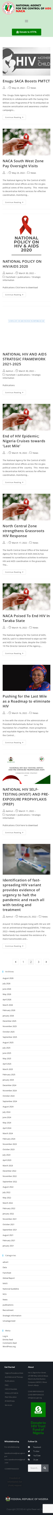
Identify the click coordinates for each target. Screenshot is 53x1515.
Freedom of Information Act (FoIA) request (15, 1482)
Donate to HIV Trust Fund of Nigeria (38, 1428)
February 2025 (9, 1074)
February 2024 (9, 1138)
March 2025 (8, 1069)
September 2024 (10, 1101)
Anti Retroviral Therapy (14, 1377)
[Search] (45, 1468)
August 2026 (8, 978)
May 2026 (7, 994)
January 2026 (8, 1015)
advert (5, 1262)
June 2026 (7, 989)
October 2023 (8, 1149)
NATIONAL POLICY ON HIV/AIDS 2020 (22, 264)
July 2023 (6, 1154)
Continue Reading (15, 116)
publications (24, 277)
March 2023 (8, 1165)
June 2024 (7, 1117)
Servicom (8, 1405)
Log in (5, 1336)
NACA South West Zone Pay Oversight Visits (23, 163)
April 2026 (7, 999)
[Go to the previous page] (16, 962)
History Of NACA (11, 1393)
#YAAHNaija (10, 1401)
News (33, 87)
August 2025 (8, 1042)
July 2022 (6, 1192)
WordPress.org (9, 1346)
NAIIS (5, 1283)
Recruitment (8, 1310)
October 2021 (8, 1224)
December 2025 (9, 1021)
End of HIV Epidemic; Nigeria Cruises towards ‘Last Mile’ (24, 441)
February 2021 (9, 1240)
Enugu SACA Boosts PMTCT (26, 81)
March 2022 (8, 1203)
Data (5, 1267)
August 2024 (8, 1106)
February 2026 (9, 1010)
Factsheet (10, 277)
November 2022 (10, 1176)
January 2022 (8, 1213)
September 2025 (10, 1037)
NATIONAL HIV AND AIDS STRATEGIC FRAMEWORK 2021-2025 (25, 359)
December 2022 (9, 1171)
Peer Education (11, 1397)
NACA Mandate (11, 1389)
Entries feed (8, 1339)
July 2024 (6, 1112)
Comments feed (10, 1343)
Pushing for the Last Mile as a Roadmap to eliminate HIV (26, 701)
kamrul (9, 273)
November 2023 (10, 1144)
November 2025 (10, 1026)
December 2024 (9, 1085)
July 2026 (6, 983)
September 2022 (10, 1181)
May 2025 (7, 1058)
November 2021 (10, 1219)
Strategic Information (12, 1315)
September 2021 (10, 1229)
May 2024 (7, 1122)
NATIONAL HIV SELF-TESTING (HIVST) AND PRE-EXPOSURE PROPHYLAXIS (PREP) (26, 797)
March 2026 (8, 1005)
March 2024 (8, 1133)
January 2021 (8, 1245)
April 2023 (7, 1160)
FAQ (6, 1385)
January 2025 (8, 1079)
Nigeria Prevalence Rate (14, 1373)
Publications (9, 1381)
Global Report (9, 1278)
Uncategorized (9, 1321)
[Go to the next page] (46, 962)
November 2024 (10, 1090)
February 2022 (9, 1208)
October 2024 (8, 1096)
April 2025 (7, 1063)
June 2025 (7, 1053)
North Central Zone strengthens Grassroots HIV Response (23, 530)
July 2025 (6, 1047)
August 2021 (8, 1235)
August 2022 (8, 1187)
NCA (4, 1294)
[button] (26, 21)
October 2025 (8, 1031)
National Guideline (11, 1288)
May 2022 (7, 1197)
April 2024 (7, 1128)
